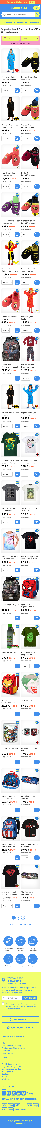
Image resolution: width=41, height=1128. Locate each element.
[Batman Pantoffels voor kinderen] (30, 252)
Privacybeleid (7, 1071)
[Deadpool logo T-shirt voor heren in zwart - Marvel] (30, 540)
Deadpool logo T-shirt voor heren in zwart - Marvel (30, 557)
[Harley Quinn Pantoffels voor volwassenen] (30, 156)
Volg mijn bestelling (22, 1028)
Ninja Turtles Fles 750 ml (10, 653)
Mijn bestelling (8, 1043)
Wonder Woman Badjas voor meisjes (9, 270)
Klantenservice (22, 1019)
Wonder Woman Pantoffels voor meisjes (28, 222)
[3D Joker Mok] (30, 684)
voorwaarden (10, 1006)
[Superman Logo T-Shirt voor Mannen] (10, 876)
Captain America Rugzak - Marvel (8, 845)
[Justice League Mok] (10, 732)
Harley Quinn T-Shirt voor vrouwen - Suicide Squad (29, 461)
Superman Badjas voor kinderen (28, 414)
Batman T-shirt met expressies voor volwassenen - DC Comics (9, 509)
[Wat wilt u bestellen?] (3, 8)
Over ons (6, 1079)
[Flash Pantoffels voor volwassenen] (10, 156)
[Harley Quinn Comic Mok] (30, 732)
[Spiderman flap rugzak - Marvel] (30, 588)
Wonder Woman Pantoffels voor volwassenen (28, 126)
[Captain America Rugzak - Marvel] (10, 828)
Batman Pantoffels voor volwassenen (29, 78)
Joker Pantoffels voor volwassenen (10, 222)
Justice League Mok (9, 748)
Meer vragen (7, 1053)
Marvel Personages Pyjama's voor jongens (29, 366)
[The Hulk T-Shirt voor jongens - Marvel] (10, 444)
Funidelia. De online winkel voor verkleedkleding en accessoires (19, 8)
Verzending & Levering (11, 1045)
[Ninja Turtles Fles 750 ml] (10, 636)
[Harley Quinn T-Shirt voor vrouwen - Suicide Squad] (30, 444)
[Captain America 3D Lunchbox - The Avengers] (10, 780)
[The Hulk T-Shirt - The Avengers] (30, 492)
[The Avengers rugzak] (10, 588)
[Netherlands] (4, 1093)
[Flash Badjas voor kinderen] (30, 300)
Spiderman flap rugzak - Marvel (28, 605)
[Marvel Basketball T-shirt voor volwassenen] (30, 828)
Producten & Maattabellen (13, 1048)
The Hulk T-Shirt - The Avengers (30, 509)
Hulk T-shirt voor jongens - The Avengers (28, 653)
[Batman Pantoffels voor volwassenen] (30, 61)
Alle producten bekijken (20, 924)
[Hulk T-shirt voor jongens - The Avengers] (30, 636)
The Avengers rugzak (10, 604)
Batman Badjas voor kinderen (10, 414)
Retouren (6, 1050)
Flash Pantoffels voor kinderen (10, 318)
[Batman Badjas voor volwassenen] (10, 108)
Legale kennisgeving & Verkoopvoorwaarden (12, 1067)
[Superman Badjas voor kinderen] (30, 396)
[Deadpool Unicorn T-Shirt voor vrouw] (10, 540)
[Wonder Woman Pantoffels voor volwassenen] (30, 108)
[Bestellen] (17, 90)
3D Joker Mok (27, 700)
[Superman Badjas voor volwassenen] (10, 61)
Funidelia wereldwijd (11, 1064)
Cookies (5, 1074)
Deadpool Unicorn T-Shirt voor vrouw (9, 557)
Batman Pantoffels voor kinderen (29, 270)
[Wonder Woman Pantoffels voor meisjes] (30, 204)
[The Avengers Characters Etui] (30, 876)
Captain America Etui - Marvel (30, 797)
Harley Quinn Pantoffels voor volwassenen (27, 174)
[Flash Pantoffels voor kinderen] (10, 300)
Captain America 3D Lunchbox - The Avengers (9, 797)
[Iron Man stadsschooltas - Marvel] (10, 684)
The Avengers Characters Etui (27, 893)
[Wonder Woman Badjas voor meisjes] (10, 252)
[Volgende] (27, 917)
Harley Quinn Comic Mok (29, 749)
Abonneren (30, 998)
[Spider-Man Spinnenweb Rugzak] (10, 348)
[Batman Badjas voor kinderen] (10, 396)
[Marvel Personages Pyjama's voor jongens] (30, 348)
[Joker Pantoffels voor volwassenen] (10, 204)
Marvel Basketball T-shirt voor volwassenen (29, 845)
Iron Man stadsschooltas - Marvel (8, 701)
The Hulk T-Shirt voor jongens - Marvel (10, 461)
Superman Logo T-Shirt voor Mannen (9, 893)
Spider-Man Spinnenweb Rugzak (9, 366)
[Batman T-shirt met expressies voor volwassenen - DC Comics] (10, 492)
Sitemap (5, 1076)
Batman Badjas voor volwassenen (10, 126)
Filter (9, 39)
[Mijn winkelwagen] (36, 8)
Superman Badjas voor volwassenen (8, 78)
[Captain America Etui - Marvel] (30, 780)
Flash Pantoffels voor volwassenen (10, 174)
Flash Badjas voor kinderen (28, 318)
